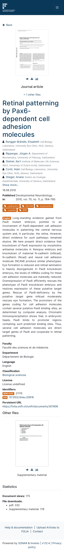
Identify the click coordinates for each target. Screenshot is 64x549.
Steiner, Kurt (13, 161)
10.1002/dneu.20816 (21, 397)
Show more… (10, 184)
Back (8, 25)
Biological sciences (14, 375)
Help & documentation (18, 527)
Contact (38, 531)
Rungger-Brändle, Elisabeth (22, 141)
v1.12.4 (46, 543)
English (6, 218)
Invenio (35, 543)
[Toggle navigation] (57, 7)
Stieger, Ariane (15, 177)
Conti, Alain (13, 169)
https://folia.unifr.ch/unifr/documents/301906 (30, 406)
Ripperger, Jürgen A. (18, 153)
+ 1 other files (32, 94)
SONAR (22, 543)
